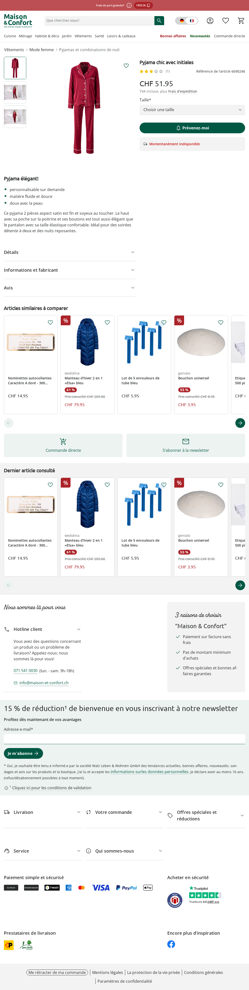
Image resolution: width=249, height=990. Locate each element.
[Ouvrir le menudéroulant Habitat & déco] (60, 36)
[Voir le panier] (241, 21)
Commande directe (229, 36)
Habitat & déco (47, 36)
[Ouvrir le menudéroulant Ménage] (33, 36)
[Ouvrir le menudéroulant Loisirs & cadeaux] (136, 36)
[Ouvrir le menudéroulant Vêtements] (93, 36)
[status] (98, 20)
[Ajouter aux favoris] (126, 66)
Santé (99, 36)
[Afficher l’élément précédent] (9, 423)
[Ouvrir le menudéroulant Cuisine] (17, 36)
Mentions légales (107, 972)
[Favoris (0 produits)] (226, 21)
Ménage (25, 36)
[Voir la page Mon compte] (210, 21)
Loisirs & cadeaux (121, 36)
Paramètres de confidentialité (125, 981)
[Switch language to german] (186, 21)
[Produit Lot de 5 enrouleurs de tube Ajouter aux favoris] (164, 322)
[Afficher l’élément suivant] (240, 423)
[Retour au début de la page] (243, 955)
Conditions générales (203, 972)
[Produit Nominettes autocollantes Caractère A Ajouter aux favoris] (50, 322)
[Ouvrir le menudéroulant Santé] (105, 36)
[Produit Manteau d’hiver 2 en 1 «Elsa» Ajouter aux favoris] (107, 322)
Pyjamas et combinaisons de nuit (89, 49)
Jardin (67, 36)
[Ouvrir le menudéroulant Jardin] (73, 36)
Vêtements (83, 36)
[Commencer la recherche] (159, 20)
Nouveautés (200, 36)
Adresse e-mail (17, 729)
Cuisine (10, 36)
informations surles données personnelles (149, 771)
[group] (84, 108)
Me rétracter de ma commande (57, 972)
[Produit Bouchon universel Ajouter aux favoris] (221, 322)
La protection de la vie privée (153, 972)
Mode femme (41, 49)
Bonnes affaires (173, 36)
